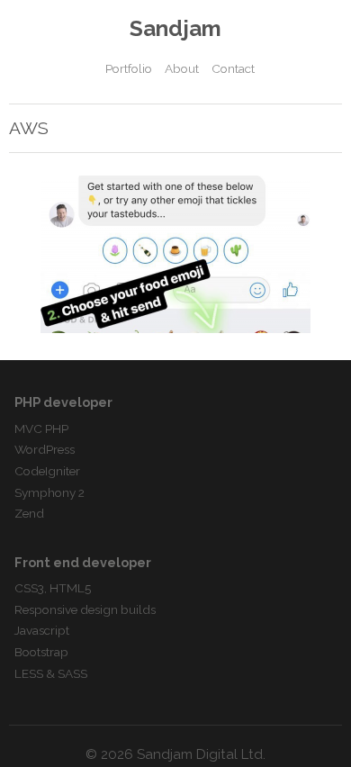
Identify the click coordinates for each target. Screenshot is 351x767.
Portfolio (128, 68)
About (182, 68)
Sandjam (175, 28)
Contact (233, 68)
